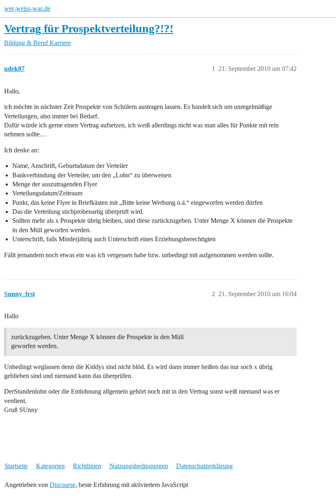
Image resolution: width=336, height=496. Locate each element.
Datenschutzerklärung (204, 465)
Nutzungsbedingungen (138, 465)
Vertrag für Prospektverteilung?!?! (88, 28)
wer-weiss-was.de (27, 8)
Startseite (16, 465)
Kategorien (50, 465)
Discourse (62, 484)
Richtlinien (87, 465)
